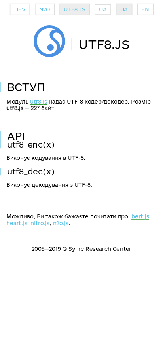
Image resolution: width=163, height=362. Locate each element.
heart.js (16, 223)
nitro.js (40, 223)
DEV (20, 9)
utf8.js (38, 101)
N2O (44, 9)
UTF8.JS (74, 9)
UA (102, 9)
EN (145, 9)
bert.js (140, 216)
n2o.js (61, 223)
